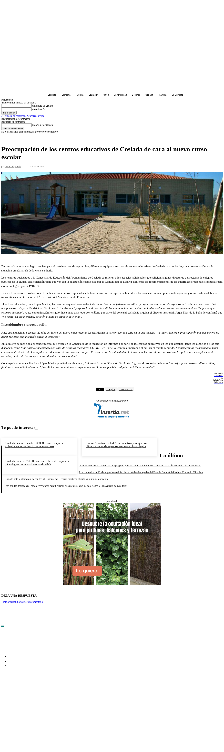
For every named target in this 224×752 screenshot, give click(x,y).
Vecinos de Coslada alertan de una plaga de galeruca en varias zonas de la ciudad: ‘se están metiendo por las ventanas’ (140, 465)
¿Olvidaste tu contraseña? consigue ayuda (22, 115)
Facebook (11, 685)
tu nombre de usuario (42, 105)
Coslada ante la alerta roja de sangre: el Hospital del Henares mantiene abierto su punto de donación (56, 479)
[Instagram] (21, 685)
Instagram (29, 685)
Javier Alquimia (13, 166)
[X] (39, 685)
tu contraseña (38, 109)
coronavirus (126, 389)
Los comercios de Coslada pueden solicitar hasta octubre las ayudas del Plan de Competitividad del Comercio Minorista (141, 472)
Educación (7, 139)
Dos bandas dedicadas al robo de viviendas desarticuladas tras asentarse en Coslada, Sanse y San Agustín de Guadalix (66, 485)
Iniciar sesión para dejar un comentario (23, 601)
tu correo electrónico (42, 124)
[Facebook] (4, 685)
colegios (110, 389)
